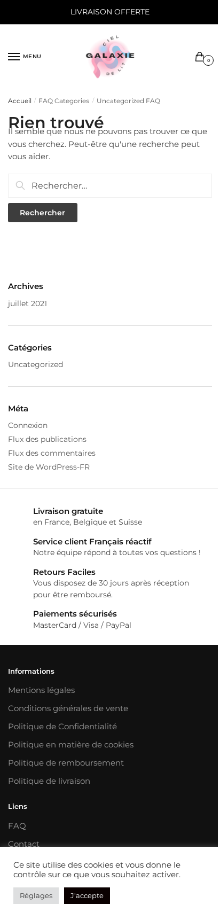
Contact (24, 844)
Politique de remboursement (66, 763)
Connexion (28, 425)
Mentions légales (41, 690)
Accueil (20, 101)
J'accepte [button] (87, 895)
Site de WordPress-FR (49, 467)
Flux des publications (47, 439)
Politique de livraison (49, 781)
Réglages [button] (36, 895)
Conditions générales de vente (68, 708)
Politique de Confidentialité (62, 726)
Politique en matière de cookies (70, 744)
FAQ (17, 826)
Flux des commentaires (52, 453)
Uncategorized (35, 364)
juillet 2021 (27, 303)
